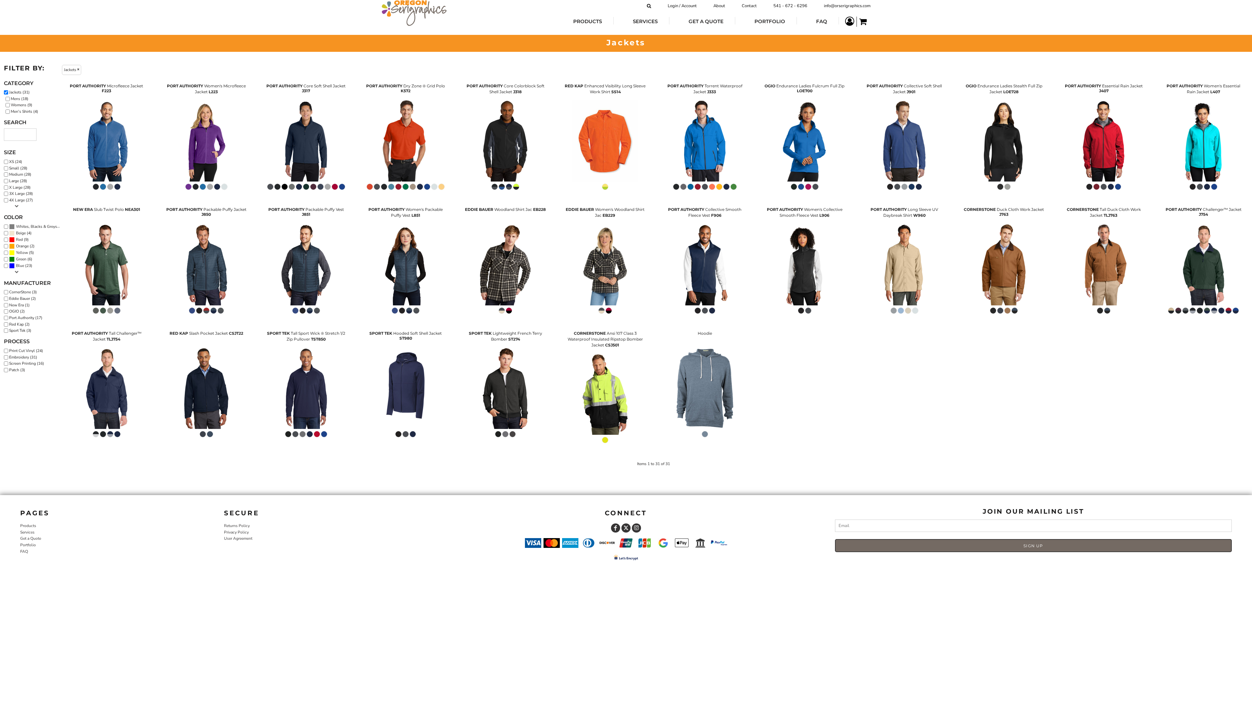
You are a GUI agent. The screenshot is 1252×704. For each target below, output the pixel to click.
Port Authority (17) (25, 317)
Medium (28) (20, 174)
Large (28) (18, 180)
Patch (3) (17, 370)
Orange (22, 246)
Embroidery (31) (23, 357)
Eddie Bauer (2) (22, 298)
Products (28, 525)
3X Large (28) (21, 193)
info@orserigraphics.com (847, 6)
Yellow (22, 252)
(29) (39, 226)
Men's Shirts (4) (24, 111)
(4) (24, 233)
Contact (749, 6)
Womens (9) (21, 105)
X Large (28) (20, 187)
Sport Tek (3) (20, 330)
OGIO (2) (17, 311)
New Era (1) (19, 305)
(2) (25, 246)
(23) (24, 266)
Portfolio (28, 545)
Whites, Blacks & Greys (36, 226)
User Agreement (238, 538)
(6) (24, 259)
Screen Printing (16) (26, 363)
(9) (22, 239)
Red (19, 239)
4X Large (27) (21, 200)
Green (21, 259)
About (719, 6)
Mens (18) (19, 98)
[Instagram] (636, 528)
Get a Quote (30, 538)
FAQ (24, 551)
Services (27, 532)
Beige (21, 233)
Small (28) (18, 168)
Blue (20, 265)
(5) (25, 253)
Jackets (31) (19, 92)
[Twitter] (626, 528)
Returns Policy (237, 525)
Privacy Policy (236, 532)
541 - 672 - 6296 (790, 6)
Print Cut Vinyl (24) (26, 350)
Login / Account (682, 6)
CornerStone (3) (23, 292)
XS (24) (15, 161)
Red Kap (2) (19, 324)
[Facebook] (615, 528)
